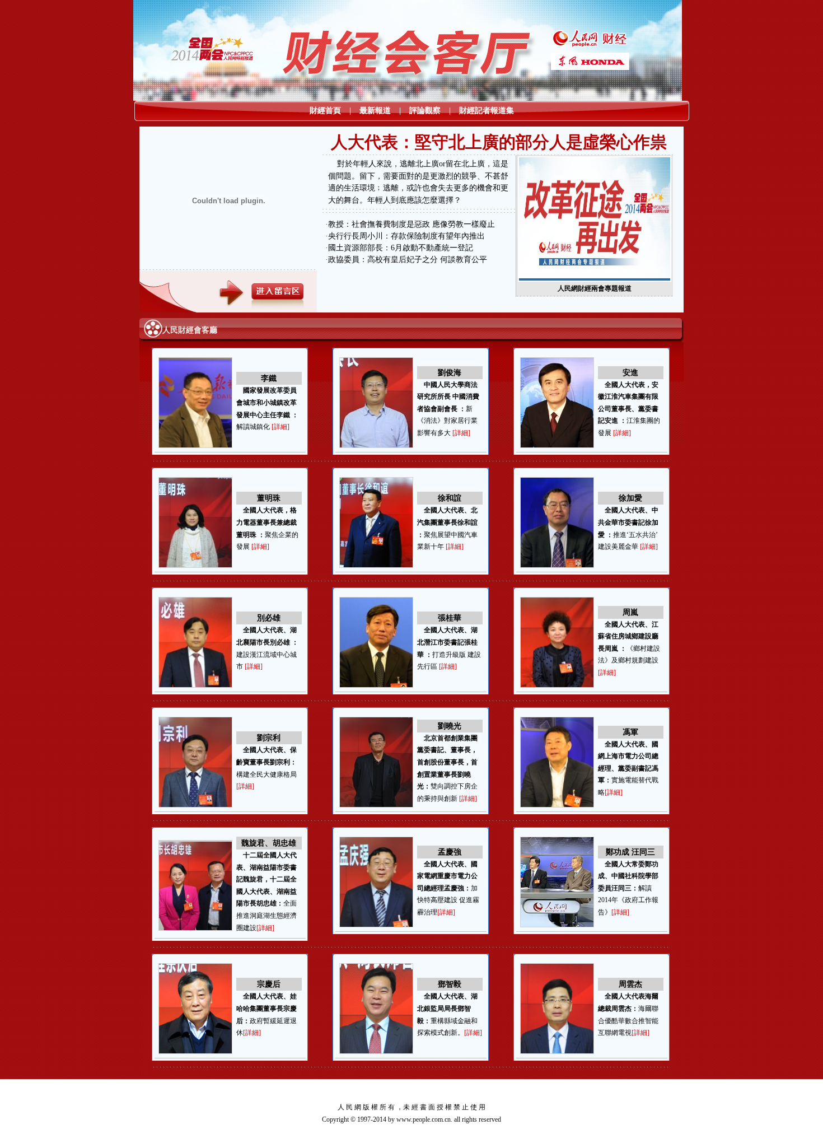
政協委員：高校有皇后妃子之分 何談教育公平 (407, 259)
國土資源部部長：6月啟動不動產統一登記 (400, 248)
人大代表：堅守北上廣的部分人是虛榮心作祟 (499, 142)
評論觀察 (425, 110)
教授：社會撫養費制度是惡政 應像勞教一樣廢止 (411, 224)
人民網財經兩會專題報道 (595, 288)
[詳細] (280, 427)
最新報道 (375, 110)
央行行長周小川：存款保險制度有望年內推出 (406, 236)
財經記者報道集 (486, 110)
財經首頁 (325, 110)
